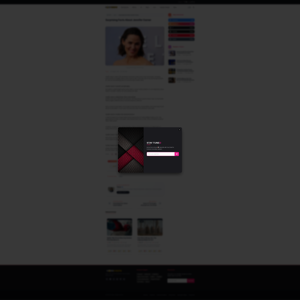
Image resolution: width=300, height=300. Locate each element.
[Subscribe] (177, 154)
